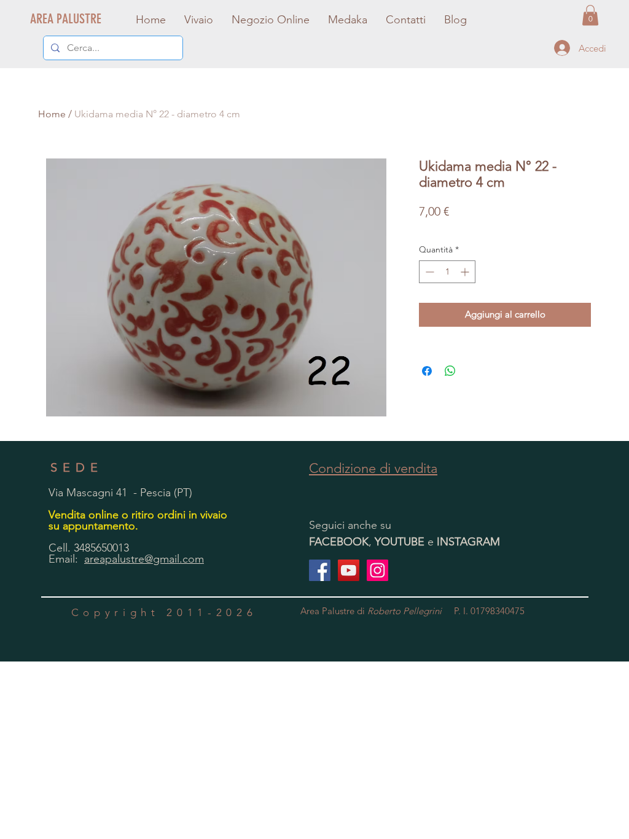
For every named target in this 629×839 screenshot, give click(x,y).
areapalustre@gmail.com (144, 559)
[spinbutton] (447, 272)
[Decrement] (428, 272)
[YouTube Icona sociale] (348, 570)
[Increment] (466, 272)
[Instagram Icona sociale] (377, 570)
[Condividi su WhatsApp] (450, 371)
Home (52, 114)
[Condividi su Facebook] (427, 371)
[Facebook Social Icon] (319, 570)
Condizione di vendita (373, 468)
